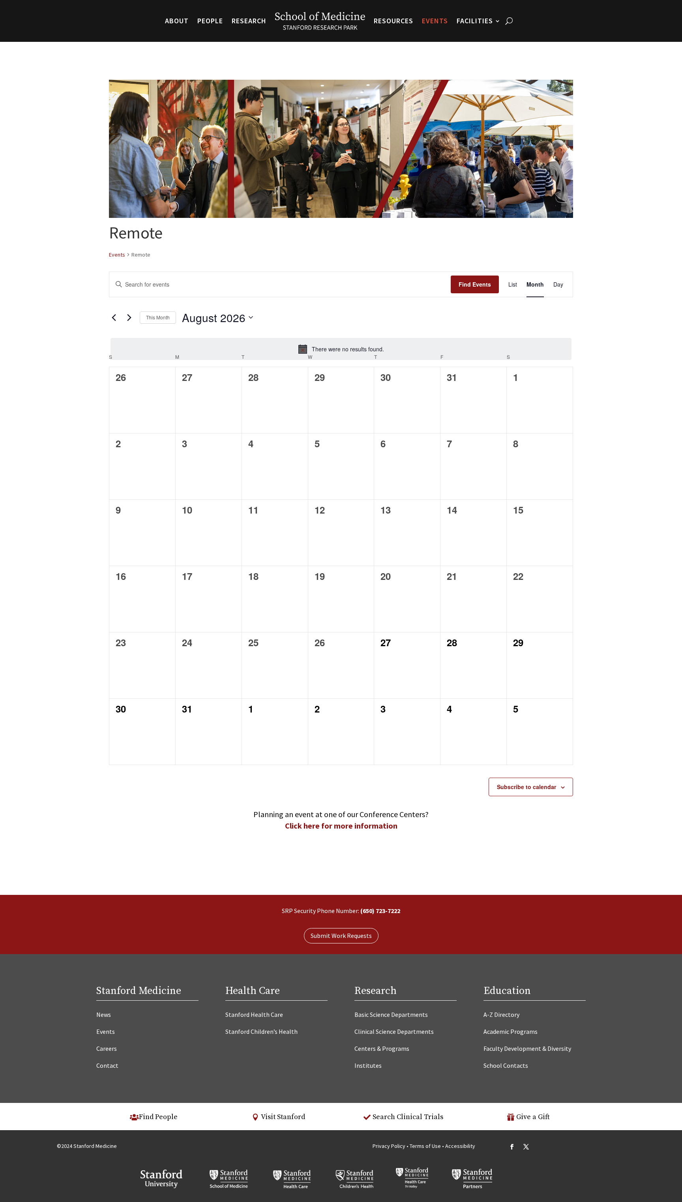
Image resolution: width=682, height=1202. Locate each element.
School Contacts (505, 1065)
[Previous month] (113, 317)
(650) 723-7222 (380, 911)
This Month (158, 317)
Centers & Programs (381, 1048)
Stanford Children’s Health (261, 1031)
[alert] (341, 349)
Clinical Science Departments (394, 1031)
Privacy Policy (389, 1145)
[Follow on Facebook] (511, 1146)
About (177, 20)
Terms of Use (426, 1145)
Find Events (475, 284)
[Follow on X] (526, 1146)
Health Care (252, 991)
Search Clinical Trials (408, 1116)
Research (249, 20)
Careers (106, 1048)
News (103, 1014)
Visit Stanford (283, 1116)
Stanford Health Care (254, 1014)
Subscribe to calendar (526, 787)
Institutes (368, 1065)
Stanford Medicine (138, 991)
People (210, 20)
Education (507, 991)
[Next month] (129, 317)
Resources (393, 20)
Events (435, 20)
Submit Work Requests (341, 935)
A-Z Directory (501, 1014)
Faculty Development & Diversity (527, 1048)
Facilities (475, 20)
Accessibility (460, 1145)
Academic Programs (510, 1031)
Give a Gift (533, 1116)
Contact (107, 1065)
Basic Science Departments (391, 1014)
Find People (158, 1116)
